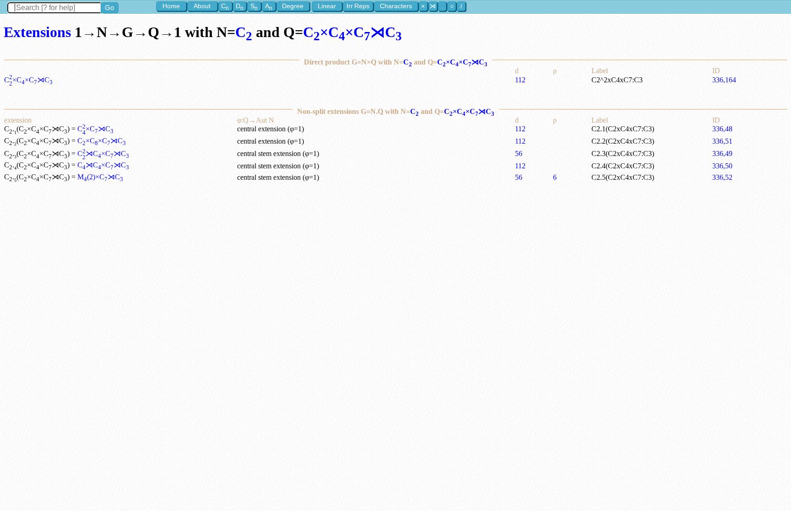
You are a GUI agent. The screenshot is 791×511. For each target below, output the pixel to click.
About (202, 6)
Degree (292, 6)
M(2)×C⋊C (100, 177)
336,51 (722, 141)
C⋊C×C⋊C (103, 153)
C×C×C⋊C (352, 32)
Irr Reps (358, 6)
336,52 (722, 177)
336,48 (722, 129)
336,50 (722, 166)
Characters (396, 6)
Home (171, 6)
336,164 (724, 80)
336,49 (722, 153)
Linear (327, 6)
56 (518, 153)
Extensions (37, 32)
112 (520, 80)
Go (109, 7)
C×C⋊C (95, 129)
